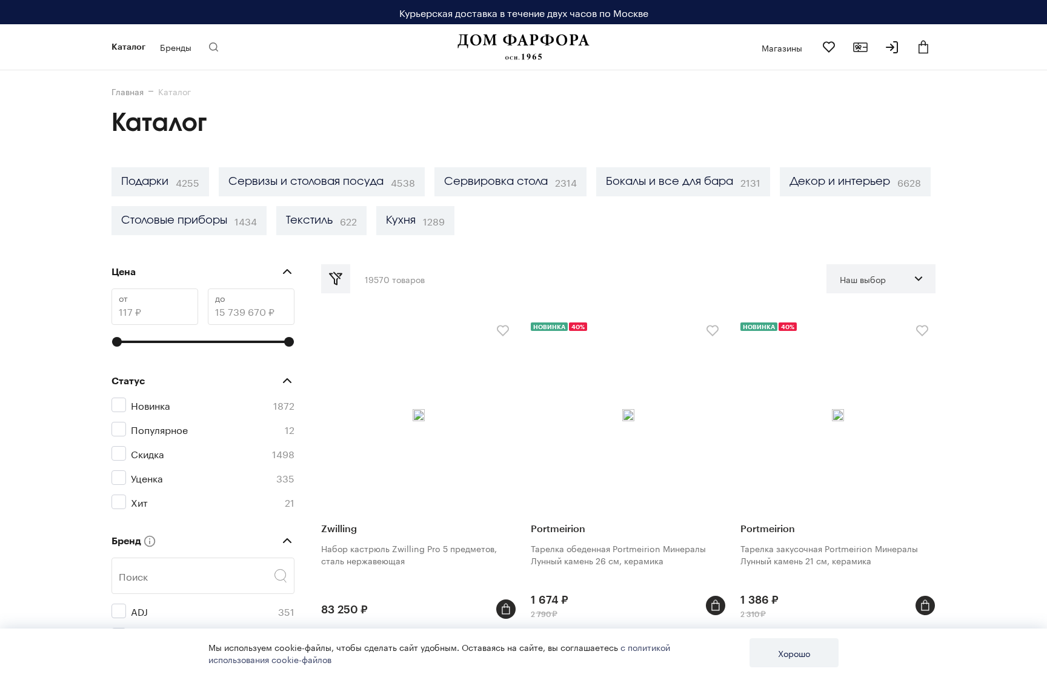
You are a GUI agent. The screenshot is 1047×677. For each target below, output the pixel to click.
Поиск (133, 576)
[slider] (117, 342)
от (123, 298)
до (220, 298)
